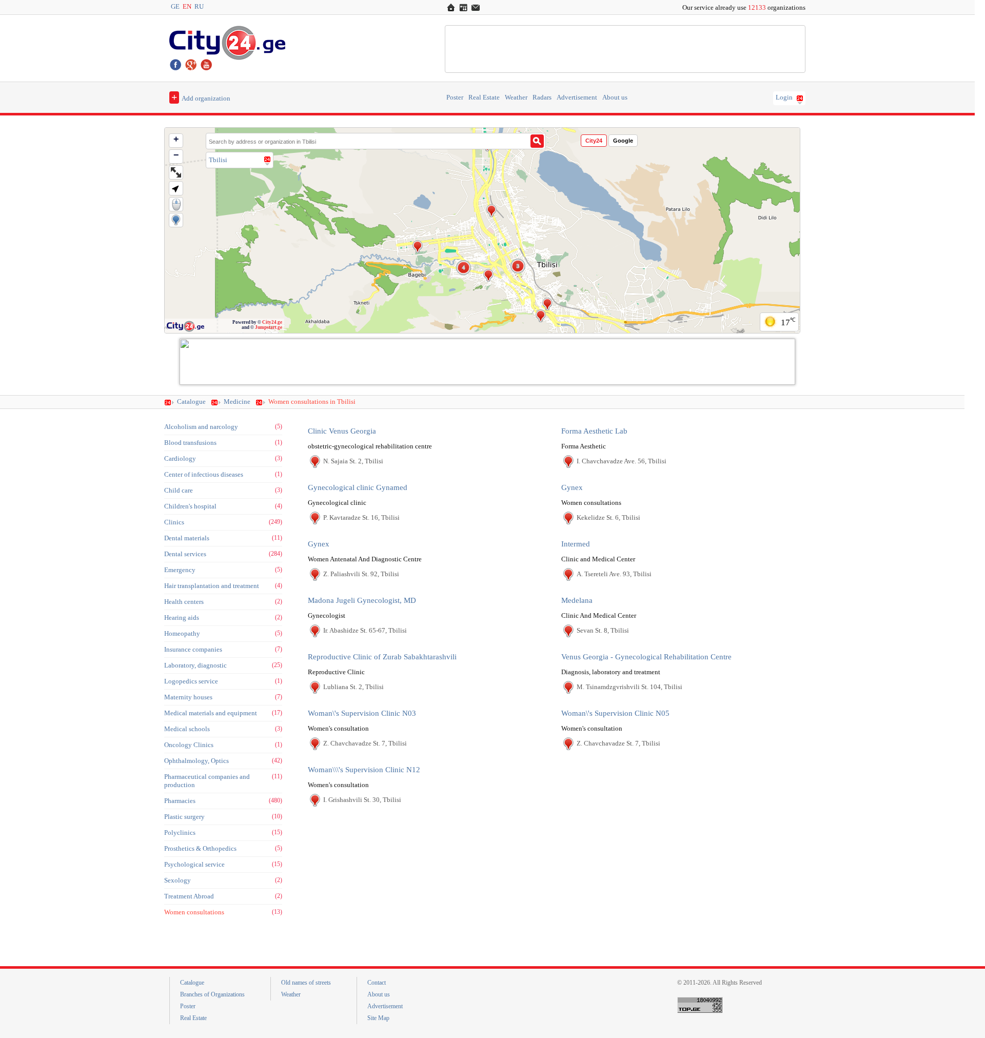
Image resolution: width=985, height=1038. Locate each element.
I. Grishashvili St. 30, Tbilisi (362, 800)
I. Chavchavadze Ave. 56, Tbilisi (621, 461)
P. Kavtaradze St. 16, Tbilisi (361, 517)
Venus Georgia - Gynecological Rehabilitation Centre (646, 657)
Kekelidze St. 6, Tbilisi (608, 517)
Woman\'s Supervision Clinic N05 (615, 713)
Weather (516, 97)
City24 (593, 141)
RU (199, 6)
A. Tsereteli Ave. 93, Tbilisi (614, 574)
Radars (542, 97)
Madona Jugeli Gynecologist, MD (362, 600)
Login (784, 97)
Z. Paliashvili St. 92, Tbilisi (361, 574)
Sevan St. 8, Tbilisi (603, 630)
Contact (376, 982)
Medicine (237, 401)
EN (187, 6)
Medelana (577, 600)
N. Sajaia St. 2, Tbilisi (353, 461)
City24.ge (272, 322)
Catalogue (191, 401)
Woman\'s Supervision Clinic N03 (362, 713)
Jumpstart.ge (268, 327)
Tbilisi (218, 160)
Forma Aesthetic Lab (594, 431)
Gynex (572, 487)
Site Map (378, 1018)
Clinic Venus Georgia (342, 431)
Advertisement (577, 97)
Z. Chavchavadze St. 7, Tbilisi (365, 743)
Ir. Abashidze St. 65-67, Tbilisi (365, 630)
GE (175, 6)
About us (614, 97)
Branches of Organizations (212, 994)
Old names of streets (306, 982)
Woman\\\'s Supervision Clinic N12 (364, 770)
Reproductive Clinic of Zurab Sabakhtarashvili (382, 657)
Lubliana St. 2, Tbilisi (353, 687)
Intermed (575, 544)
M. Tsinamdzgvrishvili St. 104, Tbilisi (629, 687)
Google (623, 141)
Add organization (200, 97)
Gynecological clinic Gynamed (357, 487)
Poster (454, 97)
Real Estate (484, 97)
